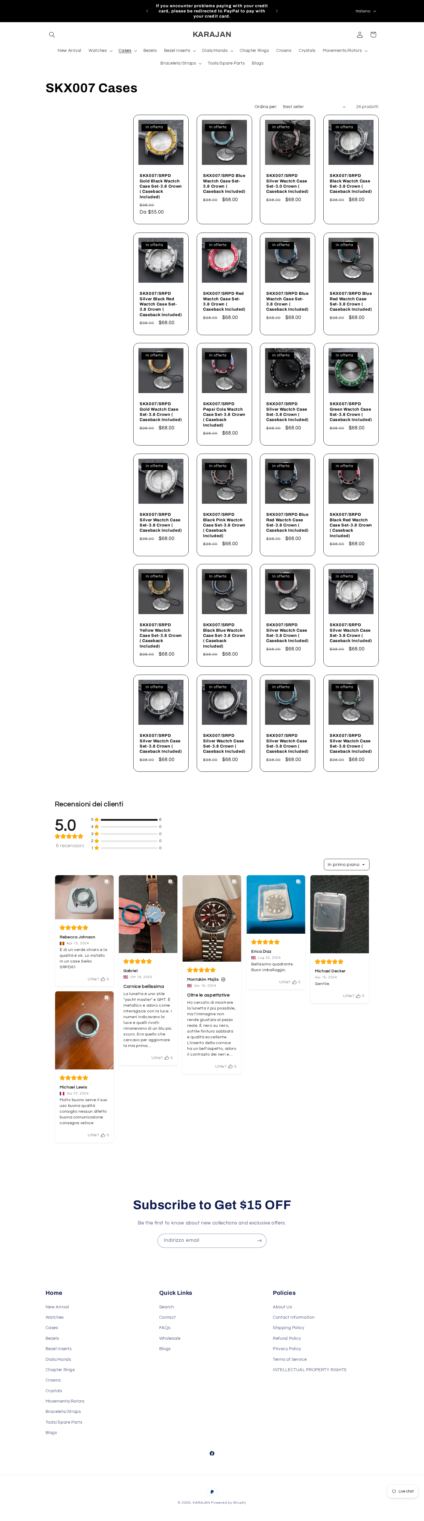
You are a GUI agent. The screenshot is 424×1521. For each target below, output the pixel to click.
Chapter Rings (60, 1370)
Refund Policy (287, 1338)
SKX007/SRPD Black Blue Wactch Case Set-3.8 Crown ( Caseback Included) (224, 635)
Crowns (53, 1380)
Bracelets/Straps (63, 1411)
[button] (52, 34)
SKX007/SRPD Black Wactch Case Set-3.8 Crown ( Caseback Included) (351, 183)
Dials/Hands (58, 1359)
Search (166, 1307)
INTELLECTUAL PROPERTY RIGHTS (310, 1370)
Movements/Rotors (65, 1401)
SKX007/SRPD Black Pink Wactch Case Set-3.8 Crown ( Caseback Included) (224, 525)
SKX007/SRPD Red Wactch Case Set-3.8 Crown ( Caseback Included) (224, 301)
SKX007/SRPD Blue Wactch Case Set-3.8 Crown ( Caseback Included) (224, 183)
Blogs (51, 1433)
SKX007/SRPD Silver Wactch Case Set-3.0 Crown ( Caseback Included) (287, 183)
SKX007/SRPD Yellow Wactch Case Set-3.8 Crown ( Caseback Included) (161, 635)
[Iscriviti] (259, 1241)
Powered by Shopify (228, 1502)
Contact (167, 1317)
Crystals (54, 1391)
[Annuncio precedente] (147, 11)
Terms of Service (290, 1359)
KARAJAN (201, 1502)
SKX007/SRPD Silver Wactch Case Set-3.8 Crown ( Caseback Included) (287, 411)
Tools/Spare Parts (64, 1422)
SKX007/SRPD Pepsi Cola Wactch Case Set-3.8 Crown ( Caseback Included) (224, 414)
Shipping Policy (288, 1328)
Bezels (52, 1338)
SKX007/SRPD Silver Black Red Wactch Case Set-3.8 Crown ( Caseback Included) (161, 304)
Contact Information (293, 1317)
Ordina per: (266, 107)
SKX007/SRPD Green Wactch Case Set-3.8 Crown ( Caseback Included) (351, 411)
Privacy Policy (287, 1349)
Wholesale (170, 1338)
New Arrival (57, 1307)
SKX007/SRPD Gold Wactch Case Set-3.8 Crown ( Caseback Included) (161, 411)
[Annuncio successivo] (277, 11)
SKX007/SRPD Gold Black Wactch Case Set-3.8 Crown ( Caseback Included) (161, 186)
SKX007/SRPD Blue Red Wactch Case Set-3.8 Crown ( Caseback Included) (351, 301)
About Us (282, 1307)
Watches (55, 1317)
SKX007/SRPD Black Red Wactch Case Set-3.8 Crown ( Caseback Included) (351, 525)
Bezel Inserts (59, 1349)
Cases (52, 1328)
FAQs (164, 1328)
